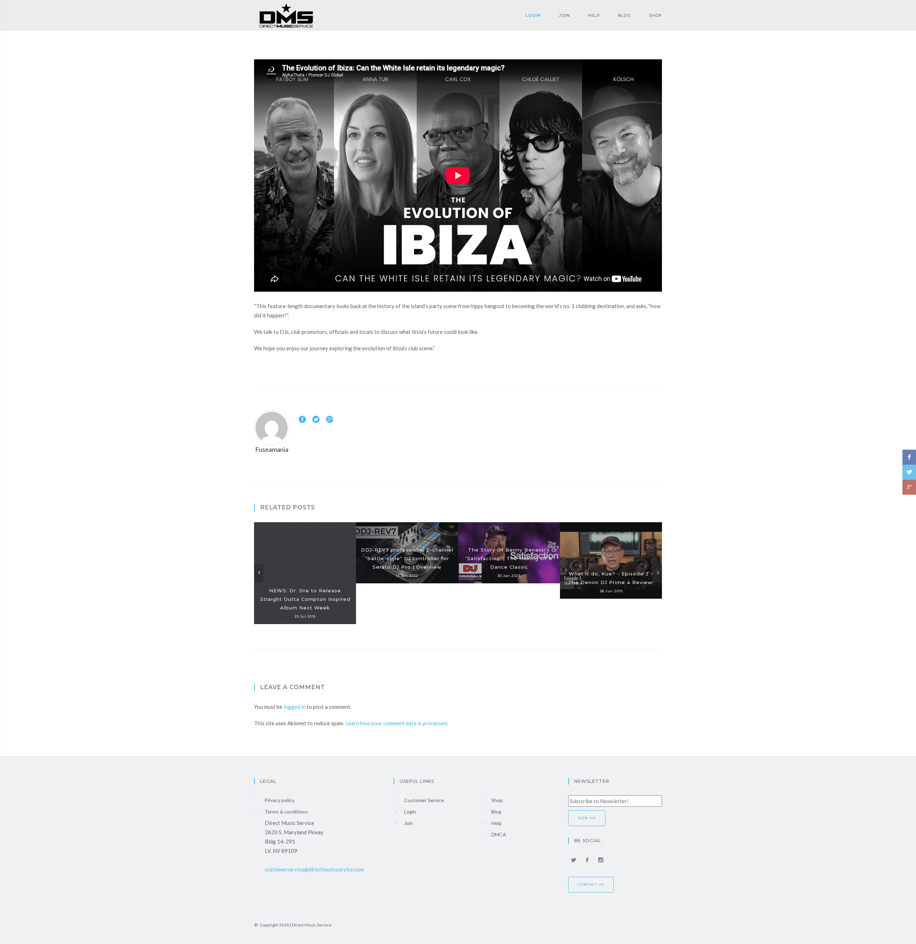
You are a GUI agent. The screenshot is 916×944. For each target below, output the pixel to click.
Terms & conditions (285, 812)
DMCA (498, 834)
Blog (624, 15)
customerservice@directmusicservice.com (314, 869)
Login (533, 15)
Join (564, 15)
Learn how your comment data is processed (396, 723)
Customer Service (423, 800)
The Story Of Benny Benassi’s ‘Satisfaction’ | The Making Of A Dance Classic (509, 558)
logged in (294, 706)
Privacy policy (278, 800)
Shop (655, 15)
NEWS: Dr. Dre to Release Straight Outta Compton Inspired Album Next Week (305, 599)
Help (594, 15)
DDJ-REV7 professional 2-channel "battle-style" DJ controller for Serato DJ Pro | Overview (407, 558)
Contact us (591, 884)
